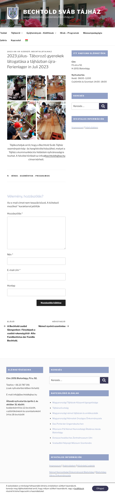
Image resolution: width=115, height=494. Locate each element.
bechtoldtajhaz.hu (55, 155)
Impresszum (78, 127)
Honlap (11, 285)
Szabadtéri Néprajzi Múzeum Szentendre (72, 443)
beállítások (79, 488)
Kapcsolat (16, 40)
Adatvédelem (91, 127)
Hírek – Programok (69, 33)
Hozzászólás (15, 213)
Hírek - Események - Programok (30, 176)
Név (10, 254)
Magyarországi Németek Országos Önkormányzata (77, 418)
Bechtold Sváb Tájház (62, 12)
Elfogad (100, 488)
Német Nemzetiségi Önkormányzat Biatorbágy (71, 472)
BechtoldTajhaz (41, 52)
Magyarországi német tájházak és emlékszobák (75, 413)
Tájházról (15, 33)
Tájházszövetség (60, 408)
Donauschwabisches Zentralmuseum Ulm (72, 437)
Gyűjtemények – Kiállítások (40, 33)
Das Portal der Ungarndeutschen (68, 423)
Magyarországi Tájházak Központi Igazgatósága (75, 402)
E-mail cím (13, 270)
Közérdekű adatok (86, 465)
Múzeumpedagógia (92, 33)
